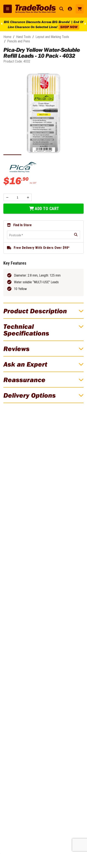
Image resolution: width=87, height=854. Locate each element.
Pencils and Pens (18, 41)
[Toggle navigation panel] (7, 9)
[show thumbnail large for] (43, 113)
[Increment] (28, 197)
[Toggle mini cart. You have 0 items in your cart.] (80, 8)
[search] (76, 235)
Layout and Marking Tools (52, 37)
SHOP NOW (68, 27)
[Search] (61, 8)
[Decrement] (7, 197)
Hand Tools (23, 37)
